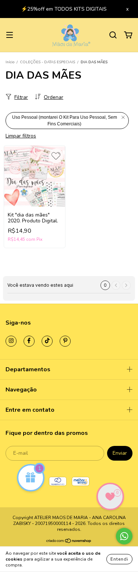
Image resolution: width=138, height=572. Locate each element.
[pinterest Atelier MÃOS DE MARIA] (65, 341)
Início (10, 62)
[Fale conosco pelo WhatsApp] (124, 536)
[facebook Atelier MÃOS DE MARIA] (29, 341)
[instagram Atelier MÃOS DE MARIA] (11, 341)
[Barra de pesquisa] (113, 35)
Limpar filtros (21, 135)
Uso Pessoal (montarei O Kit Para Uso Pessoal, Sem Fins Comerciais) (64, 120)
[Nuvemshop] (69, 542)
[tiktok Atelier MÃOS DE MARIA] (47, 341)
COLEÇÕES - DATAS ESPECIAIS (47, 62)
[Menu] (9, 35)
